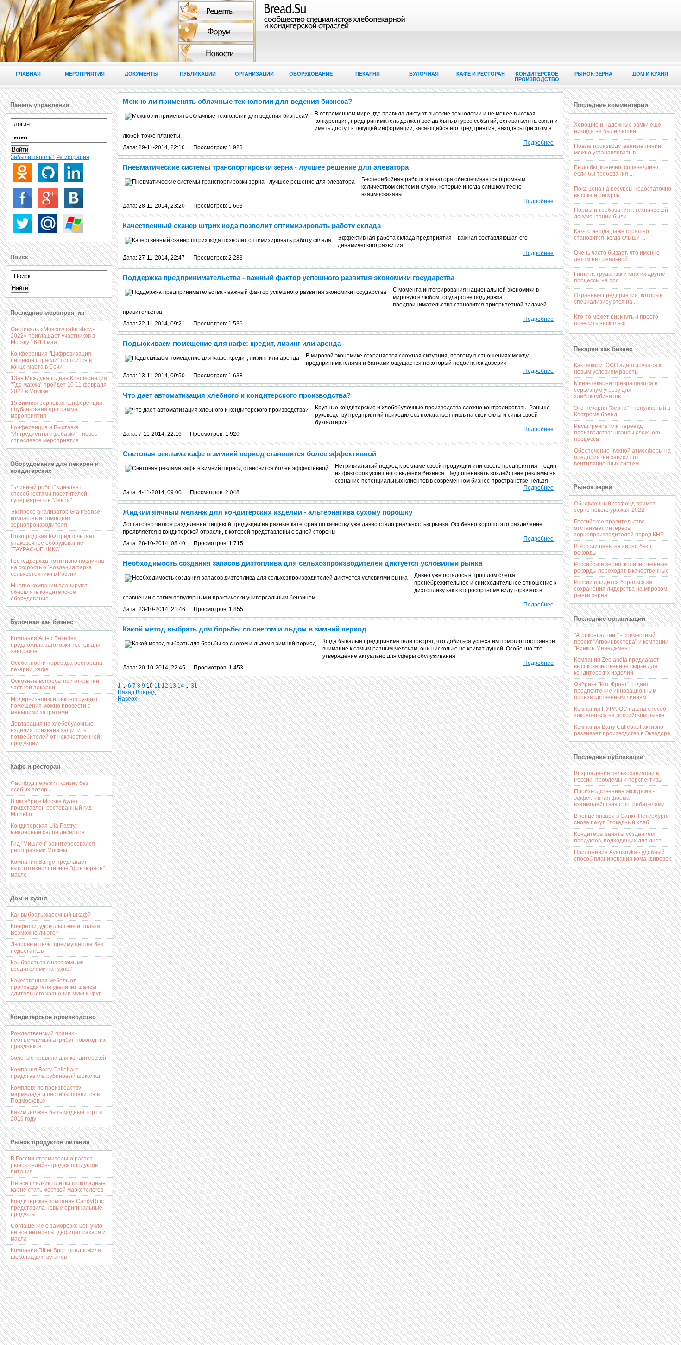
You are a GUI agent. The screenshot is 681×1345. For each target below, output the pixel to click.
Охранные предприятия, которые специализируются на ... (618, 298)
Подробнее (538, 143)
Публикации (198, 73)
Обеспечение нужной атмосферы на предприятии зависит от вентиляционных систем (622, 457)
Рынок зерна (593, 73)
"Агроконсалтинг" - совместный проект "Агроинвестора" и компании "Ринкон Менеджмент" (621, 641)
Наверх (127, 698)
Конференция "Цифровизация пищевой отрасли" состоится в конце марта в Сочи (51, 360)
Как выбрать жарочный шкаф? (51, 915)
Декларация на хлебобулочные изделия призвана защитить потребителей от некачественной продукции (55, 733)
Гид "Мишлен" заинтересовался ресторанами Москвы (53, 847)
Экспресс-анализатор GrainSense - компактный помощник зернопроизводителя (57, 518)
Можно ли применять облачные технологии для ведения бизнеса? (237, 101)
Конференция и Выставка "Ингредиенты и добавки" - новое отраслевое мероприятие (54, 434)
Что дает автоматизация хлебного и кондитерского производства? (237, 395)
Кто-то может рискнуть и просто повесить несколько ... (616, 319)
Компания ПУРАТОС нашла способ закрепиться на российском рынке (620, 712)
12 (165, 685)
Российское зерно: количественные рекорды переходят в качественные (621, 567)
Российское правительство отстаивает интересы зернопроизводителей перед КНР (619, 528)
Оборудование (311, 73)
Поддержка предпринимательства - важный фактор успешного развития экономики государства (288, 277)
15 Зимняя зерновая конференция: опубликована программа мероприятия (57, 409)
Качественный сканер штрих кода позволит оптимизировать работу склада (252, 225)
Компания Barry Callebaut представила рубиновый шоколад (55, 1072)
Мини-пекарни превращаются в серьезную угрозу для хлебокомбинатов (615, 390)
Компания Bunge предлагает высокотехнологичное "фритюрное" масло (58, 868)
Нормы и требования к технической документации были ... (621, 213)
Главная (28, 73)
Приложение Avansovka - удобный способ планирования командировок (622, 855)
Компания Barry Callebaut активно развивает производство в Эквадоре (622, 730)
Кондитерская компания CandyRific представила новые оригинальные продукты (57, 1208)
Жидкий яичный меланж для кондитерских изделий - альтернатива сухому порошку (267, 512)
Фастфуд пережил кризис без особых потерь (49, 786)
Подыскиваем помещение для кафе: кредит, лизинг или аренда (232, 343)
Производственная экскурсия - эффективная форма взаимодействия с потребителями (619, 798)
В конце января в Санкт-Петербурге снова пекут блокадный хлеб (621, 819)
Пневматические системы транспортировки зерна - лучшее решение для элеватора (266, 167)
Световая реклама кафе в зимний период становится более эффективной (249, 454)
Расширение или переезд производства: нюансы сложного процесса (617, 432)
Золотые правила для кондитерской (58, 1058)
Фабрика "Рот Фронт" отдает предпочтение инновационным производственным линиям (615, 691)
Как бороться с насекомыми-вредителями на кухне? (48, 965)
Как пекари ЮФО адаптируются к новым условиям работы (617, 368)
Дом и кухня (650, 73)
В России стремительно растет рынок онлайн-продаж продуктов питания (54, 1165)
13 (173, 685)
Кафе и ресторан (480, 73)
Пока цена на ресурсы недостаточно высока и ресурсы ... (622, 191)
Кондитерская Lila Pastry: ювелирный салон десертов (47, 828)
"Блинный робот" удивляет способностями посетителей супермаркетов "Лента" (49, 494)
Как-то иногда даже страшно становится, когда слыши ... (611, 234)
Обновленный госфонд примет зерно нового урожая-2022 (615, 506)
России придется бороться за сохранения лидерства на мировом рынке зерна (620, 589)
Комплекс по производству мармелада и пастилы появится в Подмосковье (55, 1094)
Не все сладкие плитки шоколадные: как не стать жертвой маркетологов (59, 1186)
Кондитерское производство (537, 76)
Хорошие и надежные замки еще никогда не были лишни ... (617, 127)
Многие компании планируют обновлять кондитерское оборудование (49, 592)
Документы (141, 73)
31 (194, 685)
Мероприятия (85, 73)
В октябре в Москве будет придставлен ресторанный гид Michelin (51, 807)
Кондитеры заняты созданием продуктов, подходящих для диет (618, 837)
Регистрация (72, 157)
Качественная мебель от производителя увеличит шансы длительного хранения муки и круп (56, 987)
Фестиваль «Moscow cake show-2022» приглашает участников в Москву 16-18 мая (53, 335)
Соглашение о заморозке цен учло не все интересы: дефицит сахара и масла (58, 1232)
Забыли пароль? (33, 157)
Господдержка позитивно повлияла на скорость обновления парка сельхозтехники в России (57, 567)
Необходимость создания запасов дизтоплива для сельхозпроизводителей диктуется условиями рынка (302, 563)
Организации (254, 73)
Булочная (424, 73)
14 (180, 685)
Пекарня (367, 73)
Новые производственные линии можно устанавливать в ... (617, 149)
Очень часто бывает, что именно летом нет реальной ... (617, 255)
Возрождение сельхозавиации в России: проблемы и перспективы (618, 776)
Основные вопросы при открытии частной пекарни (55, 684)
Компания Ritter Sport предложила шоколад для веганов (56, 1253)
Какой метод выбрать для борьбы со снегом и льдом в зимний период (244, 629)
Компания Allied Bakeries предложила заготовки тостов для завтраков (56, 645)
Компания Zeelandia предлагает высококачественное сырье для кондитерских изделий (616, 666)
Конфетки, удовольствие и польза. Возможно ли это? (56, 929)
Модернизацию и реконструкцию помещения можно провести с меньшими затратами (54, 705)
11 (157, 685)
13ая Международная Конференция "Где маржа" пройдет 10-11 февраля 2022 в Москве (59, 385)
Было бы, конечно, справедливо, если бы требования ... (617, 170)
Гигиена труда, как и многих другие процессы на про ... (619, 277)
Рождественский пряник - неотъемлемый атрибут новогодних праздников (58, 1040)
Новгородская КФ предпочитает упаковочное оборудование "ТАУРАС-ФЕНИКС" (53, 543)
